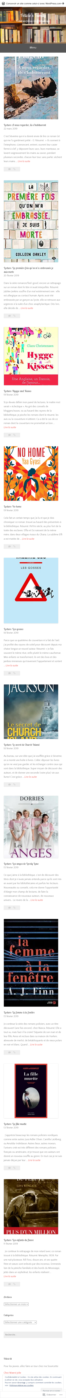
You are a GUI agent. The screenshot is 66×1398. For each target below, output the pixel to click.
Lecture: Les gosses (13, 629)
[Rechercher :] (33, 1335)
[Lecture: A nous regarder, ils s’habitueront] (14, 169)
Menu (33, 47)
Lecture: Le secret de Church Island (22, 744)
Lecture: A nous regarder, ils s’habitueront (25, 125)
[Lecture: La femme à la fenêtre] (14, 1052)
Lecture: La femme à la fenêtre (19, 1012)
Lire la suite (24, 161)
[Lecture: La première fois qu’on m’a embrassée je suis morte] (14, 315)
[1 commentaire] (9, 1052)
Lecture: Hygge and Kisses (17, 391)
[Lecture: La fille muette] (14, 1168)
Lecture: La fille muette (15, 1124)
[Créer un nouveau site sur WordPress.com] (33, 3)
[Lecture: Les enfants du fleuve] (14, 1284)
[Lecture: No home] (14, 546)
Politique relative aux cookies (22, 1385)
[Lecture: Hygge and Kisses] (14, 435)
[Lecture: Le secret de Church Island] (14, 784)
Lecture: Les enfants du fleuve (19, 1240)
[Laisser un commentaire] (9, 169)
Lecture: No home (12, 506)
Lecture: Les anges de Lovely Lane (21, 863)
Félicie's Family (33, 15)
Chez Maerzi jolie (12, 1372)
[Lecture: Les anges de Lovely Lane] (14, 907)
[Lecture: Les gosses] (14, 673)
